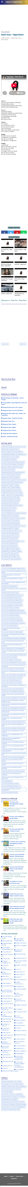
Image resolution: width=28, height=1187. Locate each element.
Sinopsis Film (5, 1107)
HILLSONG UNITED (14, 457)
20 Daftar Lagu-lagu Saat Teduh (10, 592)
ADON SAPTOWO (17, 490)
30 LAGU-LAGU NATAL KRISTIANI (9, 657)
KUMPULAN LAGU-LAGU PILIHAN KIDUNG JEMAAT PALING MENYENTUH (13, 750)
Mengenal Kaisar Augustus (10, 433)
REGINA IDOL (14, 546)
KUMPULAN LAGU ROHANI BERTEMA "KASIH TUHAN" (14, 698)
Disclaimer (14, 1178)
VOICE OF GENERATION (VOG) (8, 513)
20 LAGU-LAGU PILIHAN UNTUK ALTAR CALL (11, 618)
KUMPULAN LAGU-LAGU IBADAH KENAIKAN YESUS (13, 722)
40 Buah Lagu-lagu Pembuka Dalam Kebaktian (13, 675)
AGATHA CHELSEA (6, 536)
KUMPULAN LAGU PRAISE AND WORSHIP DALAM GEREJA (13, 695)
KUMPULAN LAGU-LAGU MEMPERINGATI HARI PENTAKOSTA (12, 735)
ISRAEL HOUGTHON (15, 500)
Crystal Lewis (15, 536)
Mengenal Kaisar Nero (9, 421)
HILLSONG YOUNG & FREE (16, 492)
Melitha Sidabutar (13, 503)
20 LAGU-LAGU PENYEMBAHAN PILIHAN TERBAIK (13, 610)
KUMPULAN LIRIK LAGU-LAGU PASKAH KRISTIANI (13, 771)
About (5, 1176)
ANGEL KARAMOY (16, 549)
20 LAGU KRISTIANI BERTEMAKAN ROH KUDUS (12, 595)
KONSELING (12, 1104)
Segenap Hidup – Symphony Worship (12, 418)
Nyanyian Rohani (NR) (7, 447)
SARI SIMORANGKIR (6, 454)
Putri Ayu (22, 526)
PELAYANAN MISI (11, 1109)
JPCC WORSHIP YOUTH (18, 541)
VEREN (17, 498)
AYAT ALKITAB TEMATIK (7, 1091)
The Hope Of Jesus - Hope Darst (20, 294)
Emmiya (19, 551)
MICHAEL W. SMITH (6, 467)
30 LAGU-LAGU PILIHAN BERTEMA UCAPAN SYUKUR (13, 662)
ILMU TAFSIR (16, 1086)
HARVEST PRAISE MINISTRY (18, 462)
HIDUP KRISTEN (14, 1)
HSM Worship (15, 520)
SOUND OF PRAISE (6, 462)
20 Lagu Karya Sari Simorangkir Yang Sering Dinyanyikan (13, 635)
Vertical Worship (20, 518)
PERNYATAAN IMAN (21, 1104)
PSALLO (17, 449)
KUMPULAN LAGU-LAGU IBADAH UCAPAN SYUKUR (13, 728)
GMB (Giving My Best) (7, 472)
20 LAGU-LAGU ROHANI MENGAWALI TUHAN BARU (13, 623)
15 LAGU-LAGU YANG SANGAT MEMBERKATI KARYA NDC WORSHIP (13, 583)
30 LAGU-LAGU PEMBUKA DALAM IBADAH (11, 660)
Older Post (23, 344)
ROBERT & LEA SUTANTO (7, 477)
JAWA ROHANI (14, 531)
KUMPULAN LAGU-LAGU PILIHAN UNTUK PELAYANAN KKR (14, 754)
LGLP (13, 495)
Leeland (24, 480)
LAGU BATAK (6, 1001)
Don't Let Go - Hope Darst (19, 279)
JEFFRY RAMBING (16, 487)
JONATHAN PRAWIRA (6, 490)
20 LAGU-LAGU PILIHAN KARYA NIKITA (10, 615)
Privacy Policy (19, 1176)
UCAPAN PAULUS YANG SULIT (8, 1094)
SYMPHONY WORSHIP (17, 467)
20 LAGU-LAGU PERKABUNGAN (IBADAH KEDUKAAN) (14, 613)
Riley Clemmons (6, 549)
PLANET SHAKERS (9, 449)
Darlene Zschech (6, 487)
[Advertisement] (14, 17)
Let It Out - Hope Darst (20, 264)
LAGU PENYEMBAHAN (7, 781)
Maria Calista (13, 543)
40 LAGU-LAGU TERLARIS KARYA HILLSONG (11, 683)
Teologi (4, 1089)
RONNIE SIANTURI (14, 533)
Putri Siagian (5, 533)
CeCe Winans (13, 551)
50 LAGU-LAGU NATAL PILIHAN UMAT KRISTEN (12, 689)
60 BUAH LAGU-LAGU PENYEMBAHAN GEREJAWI (13, 691)
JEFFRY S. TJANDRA (15, 485)
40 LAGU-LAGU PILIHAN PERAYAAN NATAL (11, 680)
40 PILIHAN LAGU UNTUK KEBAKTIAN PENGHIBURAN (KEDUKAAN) (14, 686)
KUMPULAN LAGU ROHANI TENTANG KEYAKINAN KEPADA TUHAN (13, 711)
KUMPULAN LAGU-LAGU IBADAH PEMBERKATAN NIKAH (13, 725)
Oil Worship (15, 515)
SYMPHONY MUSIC (21, 454)
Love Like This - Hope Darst (6, 250)
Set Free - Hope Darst (6, 293)
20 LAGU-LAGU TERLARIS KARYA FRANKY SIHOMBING (11, 629)
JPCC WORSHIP (5, 459)
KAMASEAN (4, 503)
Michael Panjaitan (14, 526)
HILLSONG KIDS (5, 500)
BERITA (15, 1099)
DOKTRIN (14, 1102)
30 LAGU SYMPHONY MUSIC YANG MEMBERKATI (13, 648)
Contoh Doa (5, 1104)
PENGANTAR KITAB (6, 1097)
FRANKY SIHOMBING (6, 452)
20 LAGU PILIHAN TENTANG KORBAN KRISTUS (12, 600)
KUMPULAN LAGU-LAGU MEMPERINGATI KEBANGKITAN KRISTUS (11, 739)
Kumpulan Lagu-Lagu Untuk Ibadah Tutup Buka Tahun (12, 778)
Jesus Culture (5, 475)
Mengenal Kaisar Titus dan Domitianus (13, 410)
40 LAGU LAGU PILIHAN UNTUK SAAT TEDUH (12, 677)
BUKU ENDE (6, 941)
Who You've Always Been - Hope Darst (6, 265)
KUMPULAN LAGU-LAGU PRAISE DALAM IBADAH (13, 757)
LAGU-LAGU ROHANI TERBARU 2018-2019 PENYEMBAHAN (11, 789)
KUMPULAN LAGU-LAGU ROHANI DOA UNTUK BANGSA (12, 760)
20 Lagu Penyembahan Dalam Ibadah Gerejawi (13, 638)
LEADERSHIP (23, 1086)
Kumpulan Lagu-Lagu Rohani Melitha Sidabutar (11, 774)
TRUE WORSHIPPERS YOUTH (8, 510)
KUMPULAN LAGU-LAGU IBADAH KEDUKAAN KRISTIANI (12, 718)
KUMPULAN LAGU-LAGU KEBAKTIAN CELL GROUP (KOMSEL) (13, 731)
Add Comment (4, 39)
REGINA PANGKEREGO (19, 472)
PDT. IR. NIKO (5, 464)
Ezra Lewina (5, 526)
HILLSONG (23, 447)
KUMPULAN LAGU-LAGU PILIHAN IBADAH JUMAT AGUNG (13, 746)
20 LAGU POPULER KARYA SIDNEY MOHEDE (12, 603)
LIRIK (4, 965)
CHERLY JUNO (14, 538)
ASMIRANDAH (5, 551)
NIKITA (14, 454)
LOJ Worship (5, 518)
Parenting (19, 1094)
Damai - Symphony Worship (10, 436)
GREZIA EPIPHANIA (18, 482)
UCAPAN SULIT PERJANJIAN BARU (17, 1107)
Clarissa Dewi (5, 531)
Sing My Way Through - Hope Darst (7, 279)
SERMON (4, 1086)
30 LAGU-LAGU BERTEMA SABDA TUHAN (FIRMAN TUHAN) (13, 651)
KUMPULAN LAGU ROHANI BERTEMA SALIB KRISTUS (13, 708)
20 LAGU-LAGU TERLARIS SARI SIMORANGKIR (12, 632)
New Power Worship (7, 505)
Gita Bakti (16, 447)
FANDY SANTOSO (6, 538)
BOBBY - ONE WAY (6, 495)
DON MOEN (20, 464)
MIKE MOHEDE (16, 523)
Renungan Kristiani (7, 1081)
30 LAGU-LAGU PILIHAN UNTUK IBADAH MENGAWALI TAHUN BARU (14, 665)
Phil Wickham (5, 559)
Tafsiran (22, 1097)
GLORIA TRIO (13, 459)
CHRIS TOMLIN (11, 469)
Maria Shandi (5, 457)
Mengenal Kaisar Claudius (9, 424)
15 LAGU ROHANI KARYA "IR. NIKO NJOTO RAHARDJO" (11, 575)
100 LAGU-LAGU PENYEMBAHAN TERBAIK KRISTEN (13, 568)
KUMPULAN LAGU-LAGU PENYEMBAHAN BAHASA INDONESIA (13, 742)
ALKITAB (4, 1109)
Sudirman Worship (7, 528)
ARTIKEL (9, 1086)
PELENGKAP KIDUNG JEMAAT (5, 948)
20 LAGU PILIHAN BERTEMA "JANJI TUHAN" (11, 597)
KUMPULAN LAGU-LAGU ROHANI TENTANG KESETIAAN (11, 768)
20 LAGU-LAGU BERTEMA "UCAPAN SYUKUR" (12, 605)
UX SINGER (15, 528)
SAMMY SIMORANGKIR (15, 559)
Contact (11, 1176)
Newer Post (5, 344)
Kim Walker (5, 498)
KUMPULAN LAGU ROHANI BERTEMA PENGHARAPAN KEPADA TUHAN (14, 705)
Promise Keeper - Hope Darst (20, 250)
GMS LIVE (4, 469)
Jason (10, 482)
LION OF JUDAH (5, 543)
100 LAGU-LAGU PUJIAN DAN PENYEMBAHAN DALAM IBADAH (14, 571)
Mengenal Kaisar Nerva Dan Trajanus (12, 407)
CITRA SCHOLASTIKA (6, 523)
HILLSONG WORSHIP (15, 475)
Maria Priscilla (14, 554)
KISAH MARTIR (21, 1102)
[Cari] (26, 2)
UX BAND (12, 518)
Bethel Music (5, 508)
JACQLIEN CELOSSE (15, 480)
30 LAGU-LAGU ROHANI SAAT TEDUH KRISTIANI (12, 668)
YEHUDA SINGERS (18, 505)
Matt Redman (5, 556)
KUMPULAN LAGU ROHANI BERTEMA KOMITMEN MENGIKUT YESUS (13, 701)
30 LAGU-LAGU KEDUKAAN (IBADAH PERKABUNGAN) (14, 655)
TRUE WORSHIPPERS (17, 452)
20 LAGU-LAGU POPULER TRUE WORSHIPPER (12, 620)
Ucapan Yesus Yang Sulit (14, 1089)
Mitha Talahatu (6, 546)
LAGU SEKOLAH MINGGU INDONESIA (10, 783)
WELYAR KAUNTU (6, 480)
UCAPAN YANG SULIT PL (7, 1084)
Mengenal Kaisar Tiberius (9, 430)
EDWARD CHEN (5, 492)
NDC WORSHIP (12, 464)
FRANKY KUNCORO (6, 515)
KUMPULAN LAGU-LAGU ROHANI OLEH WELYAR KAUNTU (12, 764)
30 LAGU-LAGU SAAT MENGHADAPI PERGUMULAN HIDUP (13, 672)
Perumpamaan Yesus (7, 1099)
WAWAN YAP (5, 482)
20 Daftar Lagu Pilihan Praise (9, 586)
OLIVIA (20, 531)
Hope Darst (13, 508)
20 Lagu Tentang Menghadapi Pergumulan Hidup (13, 641)
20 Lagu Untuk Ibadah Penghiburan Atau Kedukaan (12, 645)
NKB (3, 449)
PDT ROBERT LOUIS (14, 556)
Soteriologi (15, 1097)
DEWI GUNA (12, 498)
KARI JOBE (17, 477)
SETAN (18, 1109)
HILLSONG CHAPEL (6, 520)
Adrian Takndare (21, 513)
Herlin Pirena (19, 495)
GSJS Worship (5, 554)
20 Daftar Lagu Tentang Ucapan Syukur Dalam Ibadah (14, 589)
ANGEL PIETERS (5, 485)
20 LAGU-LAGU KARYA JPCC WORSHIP (10, 608)
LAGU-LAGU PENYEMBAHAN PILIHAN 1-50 (11, 786)
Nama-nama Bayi (6, 1102)
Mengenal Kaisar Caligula (9, 427)
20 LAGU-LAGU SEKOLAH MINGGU (10, 625)
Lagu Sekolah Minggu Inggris (10, 792)
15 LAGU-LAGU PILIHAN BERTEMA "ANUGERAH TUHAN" (12, 579)
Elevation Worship (7, 541)
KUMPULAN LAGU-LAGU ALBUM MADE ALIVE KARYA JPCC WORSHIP (13, 715)
